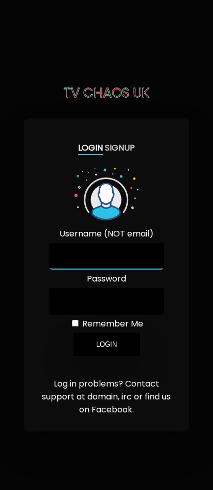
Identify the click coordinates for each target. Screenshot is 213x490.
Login (106, 344)
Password (106, 279)
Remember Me (111, 324)
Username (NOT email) (106, 234)
